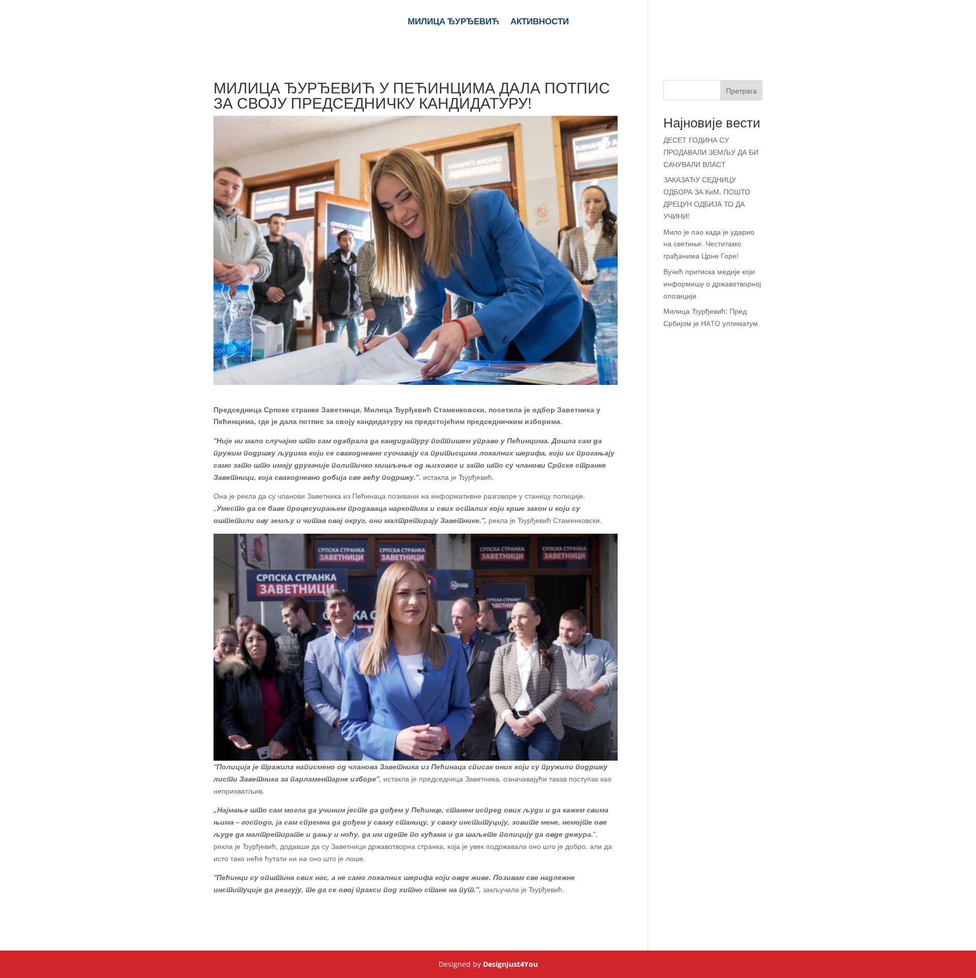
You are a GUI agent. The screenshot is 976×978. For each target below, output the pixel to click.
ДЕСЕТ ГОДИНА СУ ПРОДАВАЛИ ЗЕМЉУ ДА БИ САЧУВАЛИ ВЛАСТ (710, 152)
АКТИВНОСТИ (539, 22)
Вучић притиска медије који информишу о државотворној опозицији (712, 284)
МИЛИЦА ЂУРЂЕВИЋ (453, 22)
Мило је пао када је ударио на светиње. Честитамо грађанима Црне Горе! (708, 244)
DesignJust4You (510, 964)
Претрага (741, 90)
